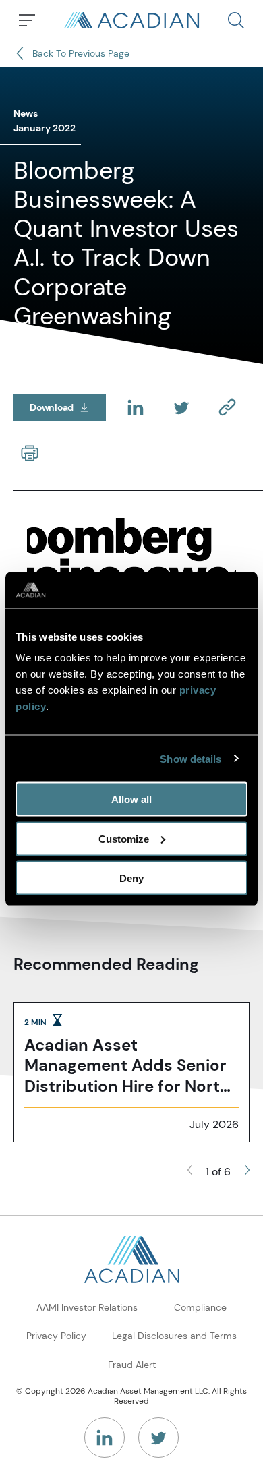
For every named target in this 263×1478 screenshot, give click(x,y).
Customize (123, 838)
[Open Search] (236, 20)
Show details (190, 758)
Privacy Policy (56, 1336)
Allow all (131, 799)
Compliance (200, 1307)
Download (68, 409)
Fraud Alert (132, 1365)
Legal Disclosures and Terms (174, 1336)
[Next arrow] (247, 1172)
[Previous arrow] (189, 1172)
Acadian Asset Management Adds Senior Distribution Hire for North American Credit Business (127, 1066)
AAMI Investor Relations (87, 1307)
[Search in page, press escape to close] (26, 20)
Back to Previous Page (80, 53)
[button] (236, 20)
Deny (131, 878)
